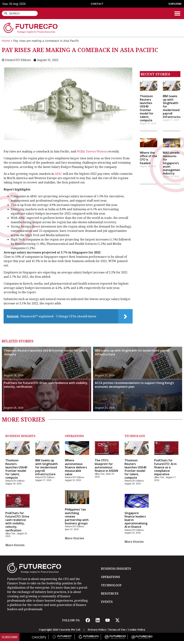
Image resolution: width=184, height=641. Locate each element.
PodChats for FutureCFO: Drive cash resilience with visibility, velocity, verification (46, 385)
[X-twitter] (117, 620)
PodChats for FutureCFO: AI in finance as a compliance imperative (165, 467)
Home (6, 40)
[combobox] (20, 13)
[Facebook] (87, 620)
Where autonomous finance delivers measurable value (76, 467)
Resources (109, 593)
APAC (58, 174)
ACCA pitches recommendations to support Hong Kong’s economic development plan (134, 385)
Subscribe (10, 637)
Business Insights (20, 436)
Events (107, 602)
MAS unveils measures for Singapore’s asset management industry (172, 163)
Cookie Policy (136, 629)
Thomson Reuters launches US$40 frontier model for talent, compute (146, 108)
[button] (177, 13)
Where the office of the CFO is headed (148, 158)
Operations (74, 436)
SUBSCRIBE (175, 3)
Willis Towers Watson (92, 151)
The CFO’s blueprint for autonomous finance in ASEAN (106, 465)
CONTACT (97, 3)
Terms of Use (117, 629)
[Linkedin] (97, 620)
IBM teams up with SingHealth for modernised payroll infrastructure (132, 352)
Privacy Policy (97, 629)
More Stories (15, 545)
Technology (135, 436)
